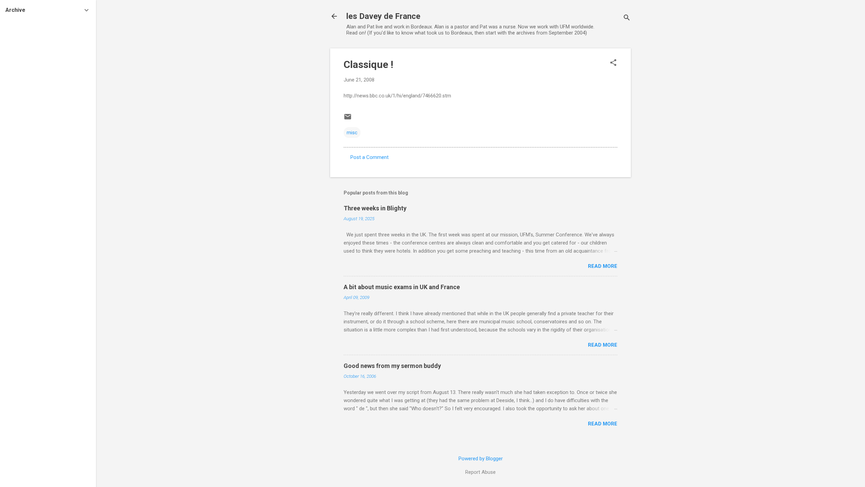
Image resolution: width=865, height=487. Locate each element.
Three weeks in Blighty (375, 208)
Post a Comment (369, 157)
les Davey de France (383, 16)
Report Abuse (480, 472)
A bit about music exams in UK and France (402, 287)
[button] (613, 63)
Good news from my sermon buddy (392, 365)
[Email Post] (348, 119)
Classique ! (368, 64)
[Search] (627, 18)
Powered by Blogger (481, 459)
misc (352, 133)
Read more (602, 266)
